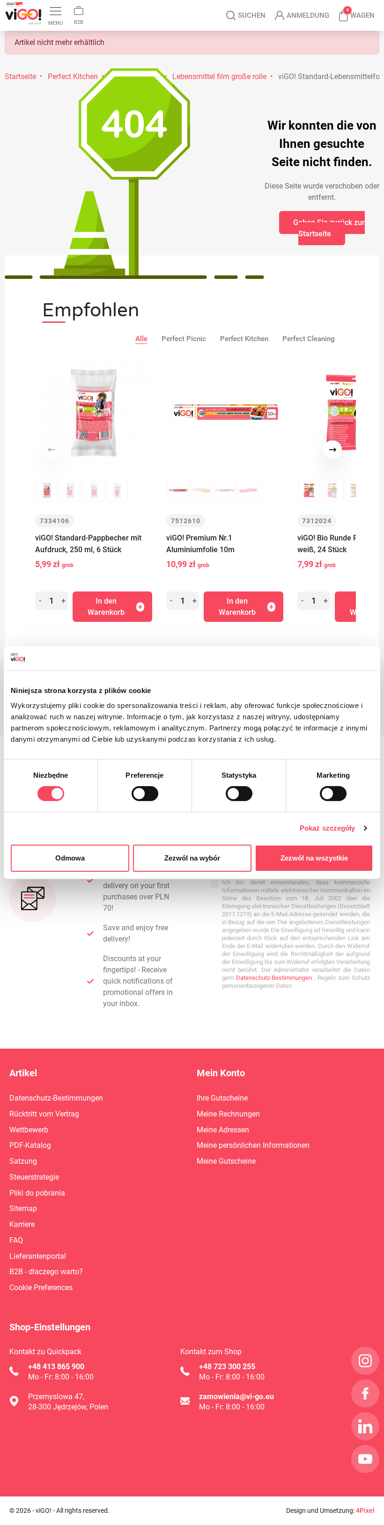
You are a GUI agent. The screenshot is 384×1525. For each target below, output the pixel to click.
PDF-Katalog (30, 1145)
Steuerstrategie (34, 1177)
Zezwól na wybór (192, 858)
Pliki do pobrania (37, 1193)
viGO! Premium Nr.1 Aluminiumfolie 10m (200, 543)
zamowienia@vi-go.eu (236, 1396)
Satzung (23, 1161)
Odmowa (70, 858)
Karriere (22, 1224)
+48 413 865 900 (56, 1366)
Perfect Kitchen (244, 339)
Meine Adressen (223, 1129)
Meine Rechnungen (228, 1113)
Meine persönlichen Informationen (253, 1145)
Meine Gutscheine (226, 1161)
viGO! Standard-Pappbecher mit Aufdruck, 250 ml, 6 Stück (88, 543)
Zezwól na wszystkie (314, 858)
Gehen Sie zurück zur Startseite (329, 228)
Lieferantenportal (37, 1256)
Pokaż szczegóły (327, 828)
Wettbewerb (28, 1129)
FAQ (16, 1240)
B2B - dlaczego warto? (46, 1271)
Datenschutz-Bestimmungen (273, 977)
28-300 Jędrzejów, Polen (68, 1406)
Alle (141, 339)
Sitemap (23, 1208)
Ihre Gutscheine (222, 1098)
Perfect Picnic (184, 339)
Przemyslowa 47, (56, 1396)
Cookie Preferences (41, 1287)
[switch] (145, 793)
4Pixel (365, 1510)
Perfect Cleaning (308, 339)
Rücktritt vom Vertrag (44, 1113)
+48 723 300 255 (227, 1366)
